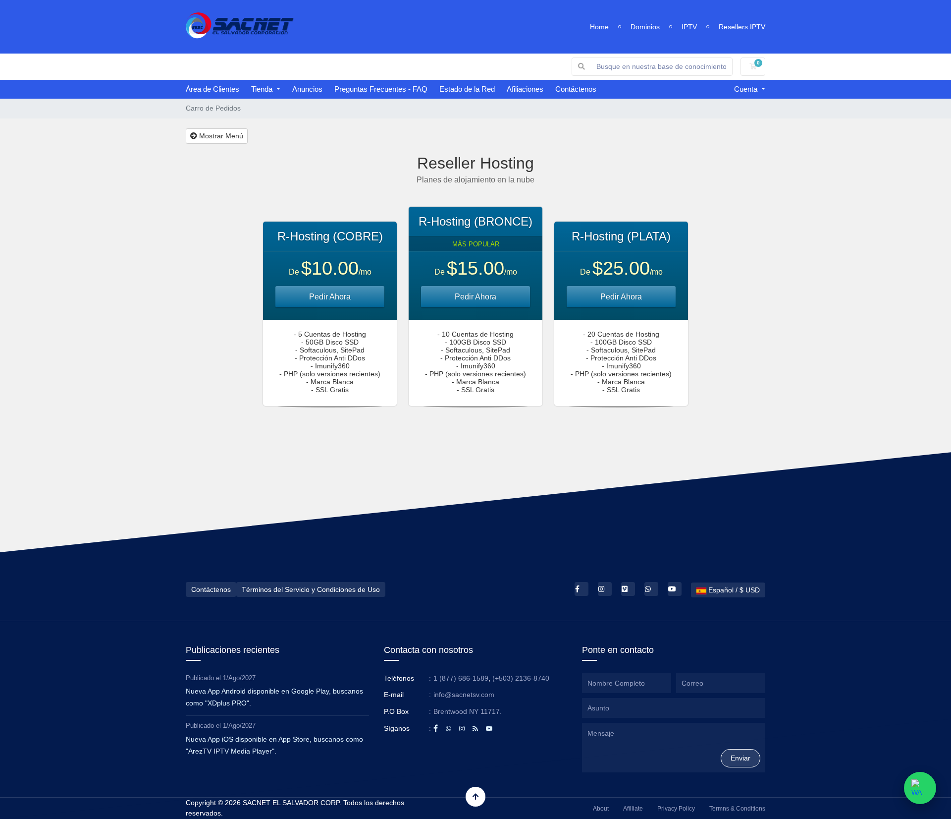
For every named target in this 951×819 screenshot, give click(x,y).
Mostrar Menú (220, 136)
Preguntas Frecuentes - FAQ (380, 89)
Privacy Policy (676, 808)
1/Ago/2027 (239, 678)
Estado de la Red (467, 89)
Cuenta (746, 89)
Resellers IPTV (742, 27)
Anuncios (307, 89)
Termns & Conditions (737, 808)
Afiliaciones (525, 89)
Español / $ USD (733, 590)
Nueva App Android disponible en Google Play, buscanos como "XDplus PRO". (274, 697)
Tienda (262, 89)
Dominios (645, 27)
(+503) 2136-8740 (520, 678)
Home (599, 27)
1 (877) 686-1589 (460, 678)
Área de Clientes (212, 89)
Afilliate (633, 808)
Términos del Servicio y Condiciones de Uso (311, 589)
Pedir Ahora (330, 296)
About (601, 808)
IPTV (689, 27)
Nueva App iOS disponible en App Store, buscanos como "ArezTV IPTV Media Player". (274, 745)
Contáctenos (575, 89)
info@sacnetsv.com (463, 695)
